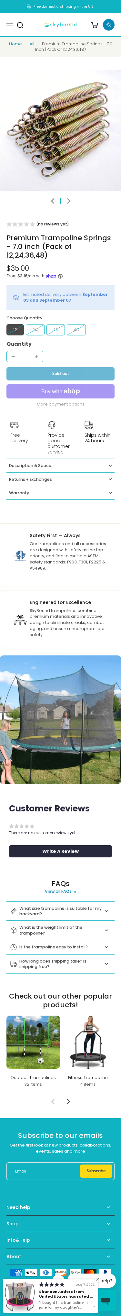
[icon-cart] (94, 24)
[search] (20, 24)
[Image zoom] (60, 130)
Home (15, 44)
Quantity (19, 344)
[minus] (13, 356)
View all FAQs (58, 891)
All (32, 44)
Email (20, 1171)
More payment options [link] (61, 404)
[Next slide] (68, 201)
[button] (37, 225)
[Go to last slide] (52, 201)
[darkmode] (109, 25)
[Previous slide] (53, 1101)
